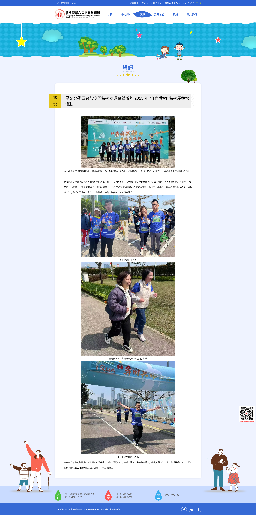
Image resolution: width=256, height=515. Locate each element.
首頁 (109, 14)
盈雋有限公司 (115, 509)
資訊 (142, 14)
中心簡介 (126, 14)
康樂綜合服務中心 (173, 3)
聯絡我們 (192, 14)
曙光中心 (146, 3)
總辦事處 (134, 3)
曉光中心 (157, 3)
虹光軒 (188, 3)
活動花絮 (159, 14)
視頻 (175, 14)
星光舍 (198, 3)
